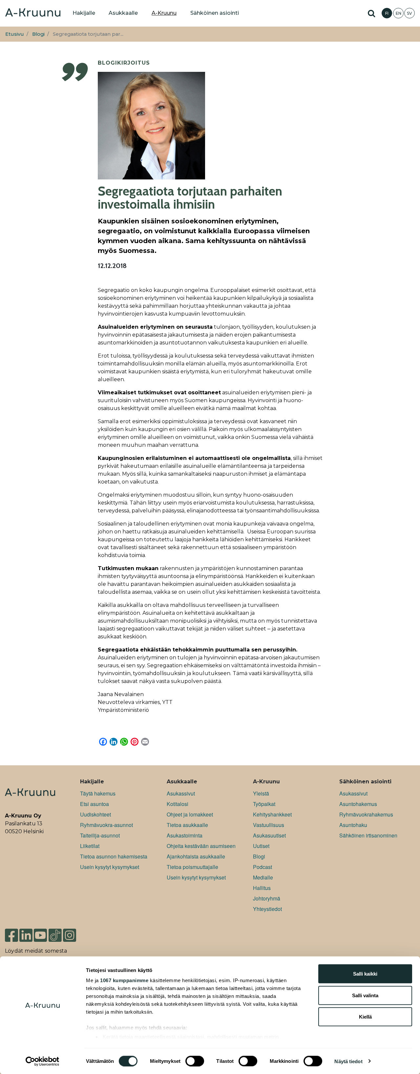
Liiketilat (89, 846)
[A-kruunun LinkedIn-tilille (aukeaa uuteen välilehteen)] (25, 932)
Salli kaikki (365, 974)
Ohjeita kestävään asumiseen (201, 846)
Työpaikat (264, 804)
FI (386, 13)
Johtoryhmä (266, 898)
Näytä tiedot (348, 1061)
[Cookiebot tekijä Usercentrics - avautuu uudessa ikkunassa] (42, 1061)
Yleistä (261, 793)
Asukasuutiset (269, 835)
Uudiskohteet (95, 814)
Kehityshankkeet (272, 814)
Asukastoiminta (184, 835)
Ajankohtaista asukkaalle (196, 856)
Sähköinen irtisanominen (368, 835)
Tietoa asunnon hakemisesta (113, 856)
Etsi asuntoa (94, 804)
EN (398, 13)
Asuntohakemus (358, 804)
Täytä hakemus (98, 793)
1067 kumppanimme (124, 980)
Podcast (262, 867)
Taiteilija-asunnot (100, 835)
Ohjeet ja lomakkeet (190, 814)
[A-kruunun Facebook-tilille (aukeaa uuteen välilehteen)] (11, 932)
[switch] (194, 1061)
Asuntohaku (353, 825)
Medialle (263, 877)
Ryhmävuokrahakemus (366, 814)
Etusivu (14, 34)
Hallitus (262, 888)
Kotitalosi (177, 804)
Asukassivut (181, 793)
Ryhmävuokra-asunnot (106, 825)
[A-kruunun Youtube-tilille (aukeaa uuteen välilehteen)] (40, 932)
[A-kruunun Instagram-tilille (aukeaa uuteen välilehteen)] (74, 932)
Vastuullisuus (268, 825)
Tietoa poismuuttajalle (192, 867)
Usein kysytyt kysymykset (109, 867)
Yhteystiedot (267, 909)
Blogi (38, 34)
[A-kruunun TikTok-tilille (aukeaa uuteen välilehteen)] (55, 932)
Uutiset (261, 846)
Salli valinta (365, 995)
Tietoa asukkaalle (187, 825)
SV (409, 13)
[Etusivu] (32, 13)
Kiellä (365, 1017)
